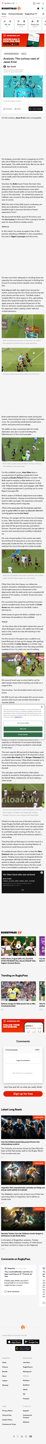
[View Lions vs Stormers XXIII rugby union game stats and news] (35, 24)
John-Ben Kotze (13, 757)
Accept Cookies (23, 735)
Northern (26, 1380)
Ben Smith (11, 66)
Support (26, 1411)
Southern (26, 1385)
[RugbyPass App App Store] (14, 1342)
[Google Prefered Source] (34, 108)
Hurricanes (10, 219)
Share (19, 109)
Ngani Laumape (18, 236)
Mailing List (27, 1371)
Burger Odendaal (33, 757)
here (26, 513)
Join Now (26, 1362)
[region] (23, 722)
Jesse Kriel (20, 118)
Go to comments (12, 1291)
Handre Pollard (16, 477)
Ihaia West (26, 472)
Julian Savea (21, 644)
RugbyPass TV (31, 14)
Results (4, 1371)
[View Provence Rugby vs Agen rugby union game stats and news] (7, 24)
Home (4, 1362)
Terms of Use (6, 1415)
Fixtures (5, 1367)
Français (26, 1398)
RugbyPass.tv (28, 1367)
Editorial (26, 1422)
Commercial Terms (9, 1424)
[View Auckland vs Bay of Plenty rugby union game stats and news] (21, 24)
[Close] (41, 706)
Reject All (23, 729)
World (25, 1389)
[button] (43, 14)
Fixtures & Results (15, 14)
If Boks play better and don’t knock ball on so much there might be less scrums (16, 1282)
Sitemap (5, 1385)
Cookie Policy (7, 1420)
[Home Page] (11, 8)
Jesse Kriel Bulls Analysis (12, 101)
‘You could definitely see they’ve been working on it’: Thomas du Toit (18, 1274)
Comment (9, 109)
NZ (24, 1394)
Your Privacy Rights (23, 723)
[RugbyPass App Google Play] (31, 1342)
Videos (4, 1381)
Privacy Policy (7, 1411)
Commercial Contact (27, 1416)
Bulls (15, 184)
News (4, 14)
